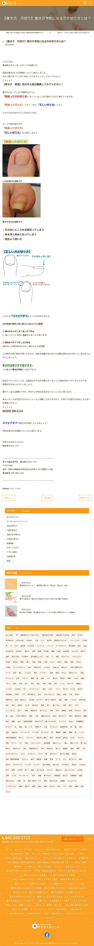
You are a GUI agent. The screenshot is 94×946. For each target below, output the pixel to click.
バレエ (8, 792)
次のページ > (85, 498)
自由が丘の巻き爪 (13, 534)
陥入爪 (52, 786)
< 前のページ (9, 498)
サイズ (52, 662)
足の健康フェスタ (37, 657)
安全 (54, 716)
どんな (23, 754)
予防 (32, 684)
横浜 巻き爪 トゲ (34, 781)
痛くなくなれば (51, 721)
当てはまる (40, 770)
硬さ (7, 705)
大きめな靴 (20, 640)
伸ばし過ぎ (15, 657)
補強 (7, 657)
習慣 (33, 651)
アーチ (58, 759)
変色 (45, 781)
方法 (45, 727)
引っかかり (44, 732)
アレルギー (43, 673)
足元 (7, 721)
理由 (26, 711)
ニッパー (37, 765)
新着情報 (5, 488)
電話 (20, 727)
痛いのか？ (47, 775)
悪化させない (10, 781)
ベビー (8, 684)
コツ (20, 743)
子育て (17, 694)
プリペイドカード (19, 667)
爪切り (59, 662)
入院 (17, 678)
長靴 (60, 700)
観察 (70, 732)
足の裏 (80, 770)
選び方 (55, 678)
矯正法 (74, 765)
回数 (70, 711)
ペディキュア (76, 657)
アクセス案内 (12, 552)
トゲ (30, 727)
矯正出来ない (33, 748)
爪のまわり (65, 765)
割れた (8, 748)
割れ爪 (83, 651)
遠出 (7, 732)
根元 (14, 684)
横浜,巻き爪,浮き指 (62, 635)
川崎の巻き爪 (12, 530)
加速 (71, 748)
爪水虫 (84, 640)
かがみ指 (31, 646)
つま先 (75, 678)
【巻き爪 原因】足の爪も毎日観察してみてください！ (32, 84)
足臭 (58, 651)
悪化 (58, 694)
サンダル (9, 689)
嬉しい (58, 748)
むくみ (27, 705)
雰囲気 (64, 711)
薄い (27, 662)
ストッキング (25, 732)
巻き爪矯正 (46, 765)
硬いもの (56, 765)
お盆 (36, 640)
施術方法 (78, 716)
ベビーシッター (36, 743)
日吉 (79, 646)
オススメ (25, 759)
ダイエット (31, 754)
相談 (82, 673)
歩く (25, 689)
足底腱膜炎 (80, 721)
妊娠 (66, 662)
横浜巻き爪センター (61, 640)
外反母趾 (9, 694)
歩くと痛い (9, 635)
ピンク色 (35, 732)
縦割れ (78, 684)
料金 (33, 662)
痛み (39, 786)
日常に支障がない (76, 667)
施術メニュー (57, 743)
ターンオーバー (24, 775)
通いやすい (53, 754)
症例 (13, 770)
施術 (45, 786)
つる (83, 748)
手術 (20, 684)
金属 (51, 673)
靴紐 (42, 705)
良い (26, 770)
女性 (82, 786)
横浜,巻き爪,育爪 (47, 635)
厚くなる (84, 743)
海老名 (74, 754)
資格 (19, 781)
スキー (77, 705)
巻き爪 (27, 786)
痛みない (23, 700)
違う (7, 770)
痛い (20, 673)
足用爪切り (37, 667)
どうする (28, 673)
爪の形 (20, 770)
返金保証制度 (28, 721)
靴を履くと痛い (42, 738)
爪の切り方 (9, 651)
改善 (51, 711)
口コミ (72, 738)
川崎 (36, 716)
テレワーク (9, 678)
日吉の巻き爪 (12, 526)
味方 (33, 775)
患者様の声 (64, 727)
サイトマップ (47, 918)
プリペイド (62, 721)
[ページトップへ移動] (89, 839)
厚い (48, 705)
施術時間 (47, 743)
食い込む (35, 705)
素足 (80, 759)
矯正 (33, 786)
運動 (32, 678)
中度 (45, 662)
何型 (70, 716)
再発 (22, 662)
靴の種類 (72, 646)
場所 (26, 743)
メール (8, 673)
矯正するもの (45, 716)
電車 (66, 700)
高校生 (15, 662)
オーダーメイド (34, 689)
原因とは (59, 770)
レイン (81, 732)
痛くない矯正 (64, 754)
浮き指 (80, 635)
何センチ (70, 684)
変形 (51, 738)
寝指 (57, 657)
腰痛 (85, 716)
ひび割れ (18, 689)
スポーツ (25, 678)
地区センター (73, 673)
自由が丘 (15, 732)
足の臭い (19, 651)
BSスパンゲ (65, 657)
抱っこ (21, 738)
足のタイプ (62, 716)
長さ (39, 694)
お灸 (16, 646)
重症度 (65, 748)
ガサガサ (40, 700)
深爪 (13, 705)
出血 (85, 646)
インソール (40, 646)
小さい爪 (75, 651)
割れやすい (17, 748)
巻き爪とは (53, 781)
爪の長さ (29, 640)
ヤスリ (14, 743)
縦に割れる (31, 694)
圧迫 (11, 716)
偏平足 (23, 646)
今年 (57, 711)
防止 (38, 684)
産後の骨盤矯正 (11, 738)
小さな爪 (47, 667)
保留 (8, 561)
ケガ (64, 759)
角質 (57, 673)
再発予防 (9, 700)
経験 (76, 786)
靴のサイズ (39, 721)
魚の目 (49, 640)
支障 (7, 775)
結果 (64, 694)
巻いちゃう (72, 759)
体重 (82, 678)
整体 (42, 678)
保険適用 (57, 775)
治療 (39, 775)
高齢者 (39, 759)
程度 (39, 662)
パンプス (28, 765)
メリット (50, 646)
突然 (49, 684)
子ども (78, 662)
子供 (70, 694)
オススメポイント (12, 754)
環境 (52, 651)
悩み (58, 786)
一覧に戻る (47, 498)
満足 (7, 743)
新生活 (65, 738)
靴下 (85, 711)
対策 (44, 684)
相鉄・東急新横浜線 (12, 759)
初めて (20, 711)
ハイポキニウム (11, 786)
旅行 (80, 727)
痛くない (65, 667)
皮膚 (45, 759)
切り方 (65, 689)
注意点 (20, 705)
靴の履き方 (9, 640)
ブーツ (58, 689)
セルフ (40, 754)
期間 (64, 732)
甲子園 (46, 651)
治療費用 (73, 775)
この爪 (14, 775)
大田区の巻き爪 (13, 539)
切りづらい (43, 711)
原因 (69, 678)
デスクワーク (17, 765)
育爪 (73, 635)
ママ (23, 694)
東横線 (58, 732)
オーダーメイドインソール (17, 521)
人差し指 (56, 667)
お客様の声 (11, 556)
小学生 (8, 667)
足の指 (58, 738)
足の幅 (31, 700)
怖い (26, 684)
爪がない (78, 711)
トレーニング (74, 640)
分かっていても (70, 770)
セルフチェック (49, 694)
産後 (71, 662)
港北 (30, 716)
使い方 (65, 775)
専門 (35, 673)
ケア (64, 786)
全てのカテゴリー (13, 517)
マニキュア (53, 727)
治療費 (62, 781)
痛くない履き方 (51, 700)
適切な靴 (82, 700)
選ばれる (50, 748)
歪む (25, 748)
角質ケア (38, 727)
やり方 (72, 689)
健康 (13, 721)
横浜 (20, 786)
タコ (42, 640)
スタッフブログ (15, 488)
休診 (14, 673)
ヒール (62, 684)
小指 (47, 657)
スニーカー (30, 738)
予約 (42, 748)
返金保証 (66, 651)
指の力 (8, 765)
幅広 (32, 759)
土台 (19, 721)
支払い (71, 721)
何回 (16, 700)
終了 (55, 684)
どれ (48, 678)
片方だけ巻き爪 (21, 716)
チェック (81, 738)
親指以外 (34, 711)
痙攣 (77, 748)
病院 (80, 775)
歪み (44, 689)
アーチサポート (61, 646)
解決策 (62, 678)
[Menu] (90, 3)
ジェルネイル (72, 781)
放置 (51, 759)
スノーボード (10, 711)
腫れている (74, 743)
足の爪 (80, 689)
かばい (50, 689)
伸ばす (77, 694)
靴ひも (27, 651)
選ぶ (66, 743)
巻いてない (56, 705)
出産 (64, 705)
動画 (39, 651)
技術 (70, 786)
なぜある (82, 765)
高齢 (32, 770)
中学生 (8, 662)
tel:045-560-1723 (12, 411)
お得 (29, 667)
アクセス (73, 700)
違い (70, 705)
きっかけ (9, 727)
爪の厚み (25, 657)
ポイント (50, 770)
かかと (64, 673)
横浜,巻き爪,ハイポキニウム (30, 635)
